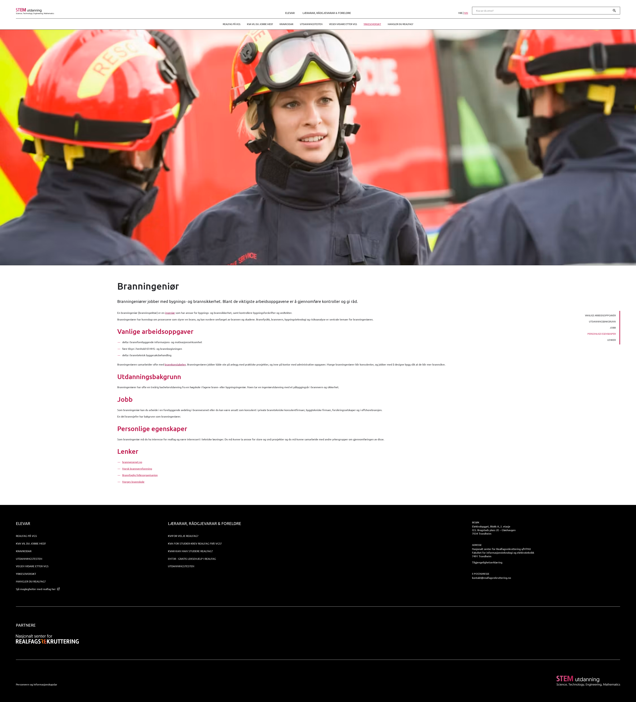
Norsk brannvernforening (137, 468)
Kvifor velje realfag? (183, 535)
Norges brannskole (133, 481)
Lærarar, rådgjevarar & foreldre (327, 12)
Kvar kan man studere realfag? (190, 551)
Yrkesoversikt (372, 24)
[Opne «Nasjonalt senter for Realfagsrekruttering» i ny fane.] (47, 639)
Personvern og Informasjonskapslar (36, 684)
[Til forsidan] (90, 11)
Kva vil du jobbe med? (260, 24)
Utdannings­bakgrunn (602, 321)
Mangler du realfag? (400, 24)
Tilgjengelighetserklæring (487, 562)
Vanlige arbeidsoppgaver (600, 315)
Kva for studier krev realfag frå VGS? (195, 543)
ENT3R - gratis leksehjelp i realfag (192, 558)
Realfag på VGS (231, 24)
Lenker (611, 339)
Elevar (290, 12)
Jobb (613, 327)
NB (460, 12)
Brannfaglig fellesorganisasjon (140, 475)
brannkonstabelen (175, 364)
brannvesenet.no (132, 462)
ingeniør (170, 312)
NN (466, 12)
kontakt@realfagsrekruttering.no (491, 577)
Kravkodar (286, 24)
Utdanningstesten (311, 24)
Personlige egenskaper (601, 333)
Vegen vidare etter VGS (343, 24)
